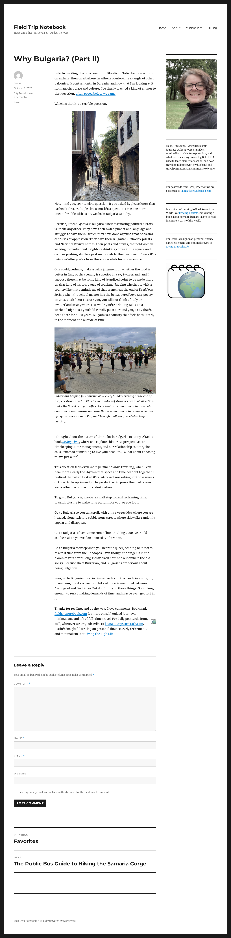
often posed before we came (96, 93)
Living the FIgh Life (99, 634)
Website (20, 773)
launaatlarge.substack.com (124, 624)
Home (162, 28)
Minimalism (194, 28)
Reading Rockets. (189, 213)
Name (19, 738)
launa (17, 83)
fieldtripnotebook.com (71, 613)
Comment (22, 683)
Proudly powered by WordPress (58, 920)
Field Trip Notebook (40, 27)
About (176, 28)
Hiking (212, 28)
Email (19, 755)
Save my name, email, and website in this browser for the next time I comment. (64, 792)
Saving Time (70, 442)
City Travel (20, 93)
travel (17, 102)
